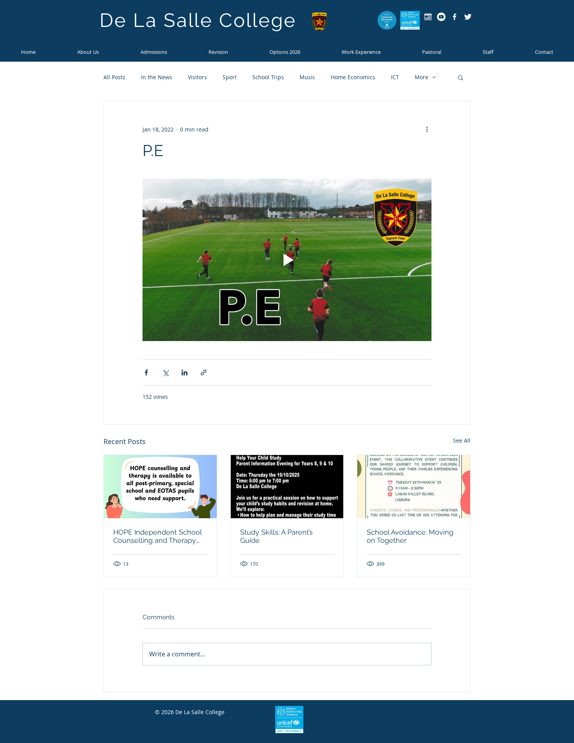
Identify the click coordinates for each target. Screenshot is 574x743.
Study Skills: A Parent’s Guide (276, 536)
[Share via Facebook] (146, 372)
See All (462, 440)
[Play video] (287, 260)
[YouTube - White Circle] (441, 16)
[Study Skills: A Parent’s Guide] (287, 486)
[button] (153, 52)
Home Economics (353, 77)
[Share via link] (203, 372)
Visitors (197, 77)
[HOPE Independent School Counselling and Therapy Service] (160, 486)
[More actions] (426, 129)
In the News (156, 77)
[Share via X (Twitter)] (165, 372)
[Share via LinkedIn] (184, 372)
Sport (230, 77)
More (421, 77)
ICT (395, 77)
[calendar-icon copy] (428, 16)
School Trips (268, 77)
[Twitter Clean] (467, 16)
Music (307, 77)
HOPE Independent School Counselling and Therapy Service (157, 536)
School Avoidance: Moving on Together (410, 536)
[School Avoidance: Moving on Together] (413, 486)
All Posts (114, 77)
